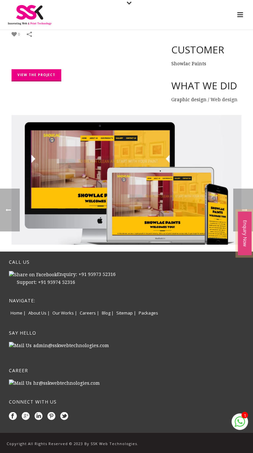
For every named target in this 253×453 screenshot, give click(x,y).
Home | (18, 313)
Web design (224, 99)
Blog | (108, 313)
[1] (240, 425)
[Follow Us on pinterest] (51, 416)
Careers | (89, 313)
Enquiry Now (245, 233)
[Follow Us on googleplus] (26, 416)
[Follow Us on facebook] (13, 416)
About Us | (39, 313)
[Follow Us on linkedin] (38, 416)
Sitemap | (126, 313)
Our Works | (64, 313)
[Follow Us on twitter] (64, 416)
